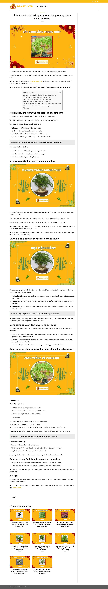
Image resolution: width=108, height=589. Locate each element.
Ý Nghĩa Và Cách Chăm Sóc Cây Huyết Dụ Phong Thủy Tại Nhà (64, 524)
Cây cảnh (42, 13)
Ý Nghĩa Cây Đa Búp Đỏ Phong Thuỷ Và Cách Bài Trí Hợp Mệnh (19, 524)
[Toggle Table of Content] (59, 92)
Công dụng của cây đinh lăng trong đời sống (37, 101)
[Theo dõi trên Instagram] (94, 1)
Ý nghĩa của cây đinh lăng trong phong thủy (37, 97)
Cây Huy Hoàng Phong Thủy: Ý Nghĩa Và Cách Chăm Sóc (42, 548)
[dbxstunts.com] (22, 6)
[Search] (37, 6)
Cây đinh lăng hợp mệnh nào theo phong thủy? (38, 99)
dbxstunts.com (17, 487)
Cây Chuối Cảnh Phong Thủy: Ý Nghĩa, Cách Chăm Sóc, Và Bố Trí (42, 571)
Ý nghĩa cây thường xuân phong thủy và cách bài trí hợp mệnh (19, 548)
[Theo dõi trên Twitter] (95, 1)
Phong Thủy (42, 6)
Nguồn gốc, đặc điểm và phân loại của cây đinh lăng (40, 95)
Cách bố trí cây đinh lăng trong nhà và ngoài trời (38, 106)
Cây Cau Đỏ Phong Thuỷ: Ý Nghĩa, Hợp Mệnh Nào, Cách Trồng (65, 548)
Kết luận (26, 108)
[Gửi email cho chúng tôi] (97, 1)
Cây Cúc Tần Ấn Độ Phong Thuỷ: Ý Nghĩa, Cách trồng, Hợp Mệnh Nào (42, 524)
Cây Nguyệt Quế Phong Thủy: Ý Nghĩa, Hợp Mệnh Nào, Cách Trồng (19, 571)
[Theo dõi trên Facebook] (92, 1)
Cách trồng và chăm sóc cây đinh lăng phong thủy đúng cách (42, 103)
